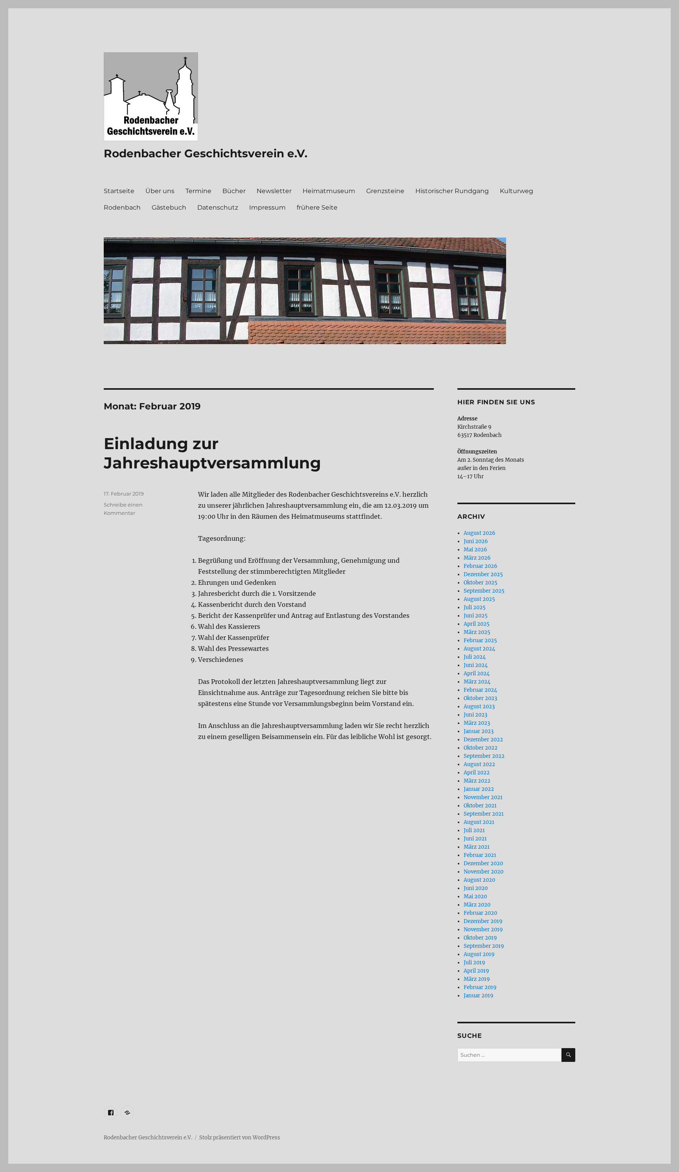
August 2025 (479, 599)
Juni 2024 (476, 665)
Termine (198, 191)
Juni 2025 (476, 615)
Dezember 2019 (483, 921)
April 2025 (477, 624)
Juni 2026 (476, 541)
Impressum (267, 207)
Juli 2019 (474, 962)
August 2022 (479, 764)
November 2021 (483, 797)
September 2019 (484, 946)
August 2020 (479, 880)
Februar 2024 (480, 690)
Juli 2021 (474, 830)
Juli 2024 (475, 657)
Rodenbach (122, 207)
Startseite (119, 191)
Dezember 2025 (483, 574)
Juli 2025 (475, 607)
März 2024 (477, 681)
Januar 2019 (479, 995)
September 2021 (484, 814)
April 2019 (476, 970)
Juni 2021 (475, 838)
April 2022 (477, 772)
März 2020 (477, 904)
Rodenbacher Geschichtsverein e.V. (205, 153)
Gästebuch (169, 207)
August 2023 (479, 706)
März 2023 (477, 723)
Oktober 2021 (480, 805)
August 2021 (479, 822)
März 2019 (477, 979)
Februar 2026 (480, 566)
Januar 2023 (479, 731)
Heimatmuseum (329, 191)
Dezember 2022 (483, 739)
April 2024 (477, 673)
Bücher (234, 191)
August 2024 (479, 648)
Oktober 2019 (480, 937)
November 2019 (483, 929)
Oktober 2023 (480, 698)
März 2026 (477, 558)
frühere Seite (317, 207)
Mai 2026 (475, 549)
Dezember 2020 (483, 863)
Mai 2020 (475, 896)
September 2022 (484, 756)
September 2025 (484, 591)
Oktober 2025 (480, 582)
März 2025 (477, 632)
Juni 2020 (476, 888)
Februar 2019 (480, 987)
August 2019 (479, 954)
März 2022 (477, 781)
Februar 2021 (480, 855)
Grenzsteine (385, 191)
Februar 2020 (480, 913)
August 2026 (479, 533)
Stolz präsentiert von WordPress (239, 1137)
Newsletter (274, 191)
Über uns (159, 191)
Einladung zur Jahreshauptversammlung (212, 453)
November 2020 (483, 871)
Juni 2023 (475, 714)
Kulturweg (516, 191)
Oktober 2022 (480, 747)
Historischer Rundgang (452, 191)
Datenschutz (217, 207)
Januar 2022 (479, 789)
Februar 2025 (480, 640)
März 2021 (477, 847)
